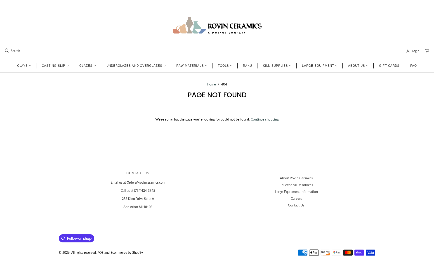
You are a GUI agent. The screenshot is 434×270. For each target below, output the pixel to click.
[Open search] (7, 50)
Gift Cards (389, 65)
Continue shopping (265, 119)
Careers (296, 198)
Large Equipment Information (296, 191)
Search (15, 51)
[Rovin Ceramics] (217, 25)
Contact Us (296, 205)
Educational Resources (296, 185)
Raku (247, 65)
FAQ (413, 65)
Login (415, 51)
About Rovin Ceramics (296, 178)
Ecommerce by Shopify (127, 252)
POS (100, 252)
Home (211, 84)
